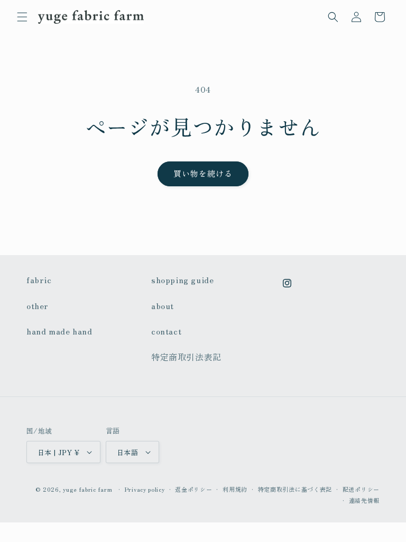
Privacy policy (145, 489)
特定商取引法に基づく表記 (295, 489)
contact (166, 330)
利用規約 (235, 489)
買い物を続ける (203, 173)
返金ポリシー (193, 489)
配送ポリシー (361, 489)
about (162, 305)
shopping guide (182, 279)
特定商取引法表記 (186, 356)
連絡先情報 (364, 500)
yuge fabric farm (87, 489)
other (37, 305)
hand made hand (59, 330)
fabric (39, 279)
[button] (22, 17)
